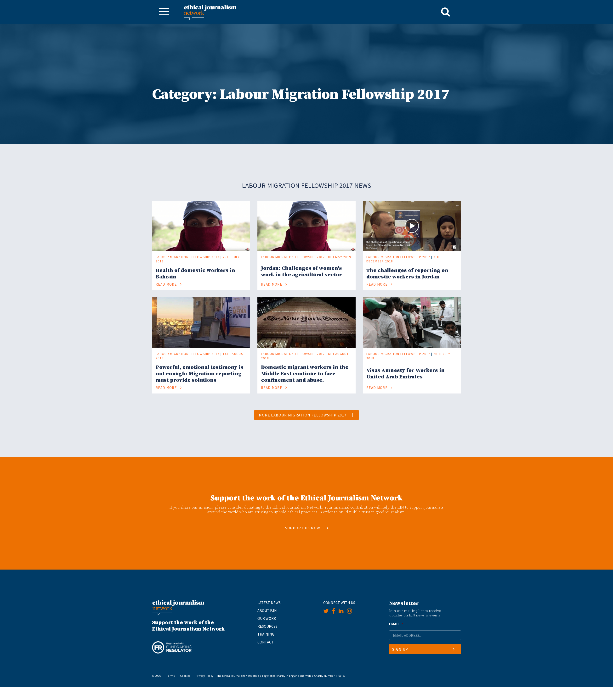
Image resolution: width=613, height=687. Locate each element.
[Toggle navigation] (164, 12)
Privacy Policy (204, 675)
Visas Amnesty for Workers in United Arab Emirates (405, 373)
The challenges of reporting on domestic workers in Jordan (407, 273)
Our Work (266, 618)
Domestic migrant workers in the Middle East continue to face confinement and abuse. (304, 373)
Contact (265, 642)
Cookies (185, 675)
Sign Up (400, 649)
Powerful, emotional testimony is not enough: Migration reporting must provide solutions (199, 373)
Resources (267, 626)
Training (265, 634)
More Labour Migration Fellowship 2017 (302, 415)
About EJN (267, 610)
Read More (167, 284)
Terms (170, 675)
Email (396, 623)
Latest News (269, 602)
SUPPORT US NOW (302, 528)
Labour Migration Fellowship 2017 (188, 257)
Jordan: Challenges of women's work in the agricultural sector (301, 271)
